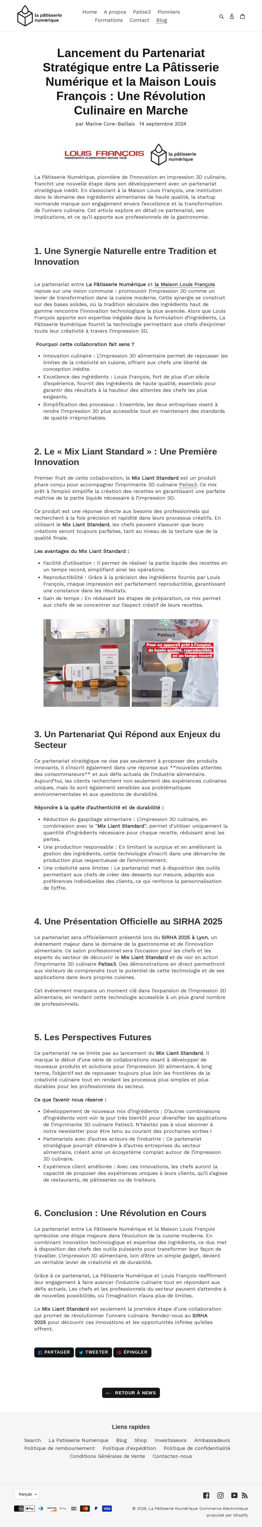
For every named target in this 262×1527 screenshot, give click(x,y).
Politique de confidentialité (197, 1448)
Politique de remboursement (59, 1448)
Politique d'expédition (129, 1448)
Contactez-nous (172, 1456)
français (25, 1494)
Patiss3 (188, 484)
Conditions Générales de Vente (107, 1456)
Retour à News (135, 1392)
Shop (141, 1440)
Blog (121, 1440)
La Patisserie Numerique (78, 1440)
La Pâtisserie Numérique (173, 1508)
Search (32, 1440)
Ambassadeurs (212, 1440)
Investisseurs (171, 1440)
